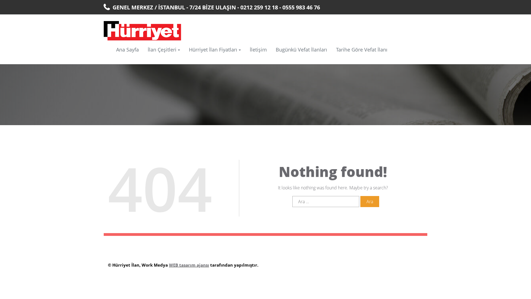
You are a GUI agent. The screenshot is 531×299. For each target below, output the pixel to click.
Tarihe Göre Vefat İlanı (361, 49)
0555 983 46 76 (301, 7)
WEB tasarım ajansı (189, 265)
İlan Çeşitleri (162, 49)
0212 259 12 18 (259, 7)
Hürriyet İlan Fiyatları (213, 49)
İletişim (258, 49)
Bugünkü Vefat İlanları (301, 49)
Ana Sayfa (127, 49)
